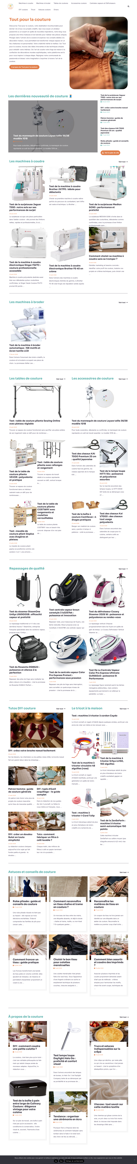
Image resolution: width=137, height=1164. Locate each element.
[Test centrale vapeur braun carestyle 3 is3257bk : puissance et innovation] (68, 589)
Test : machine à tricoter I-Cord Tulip (83, 814)
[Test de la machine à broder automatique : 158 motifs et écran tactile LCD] (28, 324)
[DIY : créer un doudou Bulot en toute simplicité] (22, 821)
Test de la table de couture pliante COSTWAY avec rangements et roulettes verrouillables (47, 510)
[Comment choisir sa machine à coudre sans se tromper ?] (108, 240)
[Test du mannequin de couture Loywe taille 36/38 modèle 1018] (99, 400)
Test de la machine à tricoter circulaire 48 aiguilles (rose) (83, 765)
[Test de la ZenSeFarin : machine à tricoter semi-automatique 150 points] (114, 803)
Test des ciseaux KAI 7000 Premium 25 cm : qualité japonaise (112, 130)
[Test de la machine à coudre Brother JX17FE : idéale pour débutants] (68, 174)
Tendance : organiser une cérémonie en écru (67, 1118)
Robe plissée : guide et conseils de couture (27, 903)
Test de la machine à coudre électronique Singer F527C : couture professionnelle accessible (25, 266)
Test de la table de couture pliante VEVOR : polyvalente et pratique (20, 475)
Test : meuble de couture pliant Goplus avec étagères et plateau (21, 535)
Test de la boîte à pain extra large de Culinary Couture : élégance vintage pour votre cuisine (27, 1106)
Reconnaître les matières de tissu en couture (106, 904)
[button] (128, 7)
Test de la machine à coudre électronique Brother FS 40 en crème (66, 268)
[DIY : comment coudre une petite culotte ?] (27, 1034)
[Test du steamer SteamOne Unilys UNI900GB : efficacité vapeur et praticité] (28, 590)
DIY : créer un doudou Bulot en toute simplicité (20, 837)
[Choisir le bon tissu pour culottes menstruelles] (68, 947)
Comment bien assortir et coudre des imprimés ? (108, 962)
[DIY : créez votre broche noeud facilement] (36, 730)
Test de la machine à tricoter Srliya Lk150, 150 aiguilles (112, 761)
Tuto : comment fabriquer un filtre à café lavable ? (47, 837)
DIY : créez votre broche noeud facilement (31, 750)
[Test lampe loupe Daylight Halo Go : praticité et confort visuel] (68, 1038)
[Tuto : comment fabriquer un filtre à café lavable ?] (51, 821)
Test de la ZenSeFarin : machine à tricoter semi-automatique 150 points (113, 824)
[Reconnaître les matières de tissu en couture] (109, 889)
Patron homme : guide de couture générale (112, 119)
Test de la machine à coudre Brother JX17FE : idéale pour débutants (65, 189)
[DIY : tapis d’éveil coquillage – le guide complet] (51, 776)
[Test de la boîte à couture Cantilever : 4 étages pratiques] (86, 505)
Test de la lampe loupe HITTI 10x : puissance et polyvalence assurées (112, 475)
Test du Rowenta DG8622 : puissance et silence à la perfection (24, 670)
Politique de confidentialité (74, 1161)
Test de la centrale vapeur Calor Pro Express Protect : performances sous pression (67, 675)
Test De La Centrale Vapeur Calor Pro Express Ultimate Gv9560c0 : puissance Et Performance (104, 674)
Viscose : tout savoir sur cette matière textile (108, 1106)
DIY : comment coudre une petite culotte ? (26, 1048)
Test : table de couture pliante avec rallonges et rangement (50, 465)
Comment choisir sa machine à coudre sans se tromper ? (106, 257)
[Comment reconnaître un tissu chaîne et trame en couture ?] (68, 889)
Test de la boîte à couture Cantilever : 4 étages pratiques (84, 517)
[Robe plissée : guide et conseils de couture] (27, 889)
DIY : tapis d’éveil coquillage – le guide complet (48, 792)
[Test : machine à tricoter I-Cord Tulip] (86, 799)
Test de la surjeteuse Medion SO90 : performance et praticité (105, 207)
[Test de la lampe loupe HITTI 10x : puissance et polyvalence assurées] (114, 453)
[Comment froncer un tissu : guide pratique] (27, 947)
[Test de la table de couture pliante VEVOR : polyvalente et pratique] (23, 453)
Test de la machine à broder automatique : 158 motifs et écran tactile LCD (24, 348)
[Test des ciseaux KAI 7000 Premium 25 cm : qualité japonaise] (86, 445)
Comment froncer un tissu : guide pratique (26, 961)
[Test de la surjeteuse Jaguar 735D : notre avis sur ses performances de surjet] (28, 183)
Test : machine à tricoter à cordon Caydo (94, 715)
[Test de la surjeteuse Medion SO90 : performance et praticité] (108, 183)
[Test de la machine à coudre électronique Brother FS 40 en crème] (68, 244)
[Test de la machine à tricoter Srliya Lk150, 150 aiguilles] (114, 743)
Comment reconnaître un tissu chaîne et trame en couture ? (68, 904)
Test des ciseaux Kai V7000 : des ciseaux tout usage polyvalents (111, 518)
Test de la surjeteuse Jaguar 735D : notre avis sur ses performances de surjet (113, 97)
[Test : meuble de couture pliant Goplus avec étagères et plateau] (23, 514)
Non (61, 1161)
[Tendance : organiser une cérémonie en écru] (68, 1104)
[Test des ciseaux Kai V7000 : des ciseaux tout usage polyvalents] (114, 505)
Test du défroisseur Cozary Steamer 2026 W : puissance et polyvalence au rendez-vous (106, 614)
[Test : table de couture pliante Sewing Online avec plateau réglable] (37, 400)
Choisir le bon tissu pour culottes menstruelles (65, 962)
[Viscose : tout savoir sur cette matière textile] (109, 1092)
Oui (56, 1161)
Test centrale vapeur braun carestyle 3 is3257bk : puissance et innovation (64, 612)
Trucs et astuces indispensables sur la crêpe (107, 1049)
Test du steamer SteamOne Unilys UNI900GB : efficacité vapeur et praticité (25, 614)
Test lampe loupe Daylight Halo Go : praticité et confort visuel (65, 1060)
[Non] (134, 1160)
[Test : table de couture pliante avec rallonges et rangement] (51, 449)
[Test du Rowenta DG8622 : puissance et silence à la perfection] (28, 648)
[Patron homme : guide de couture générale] (22, 776)
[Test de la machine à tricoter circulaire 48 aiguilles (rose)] (86, 745)
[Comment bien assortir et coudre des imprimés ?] (109, 947)
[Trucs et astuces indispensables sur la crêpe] (109, 1034)
